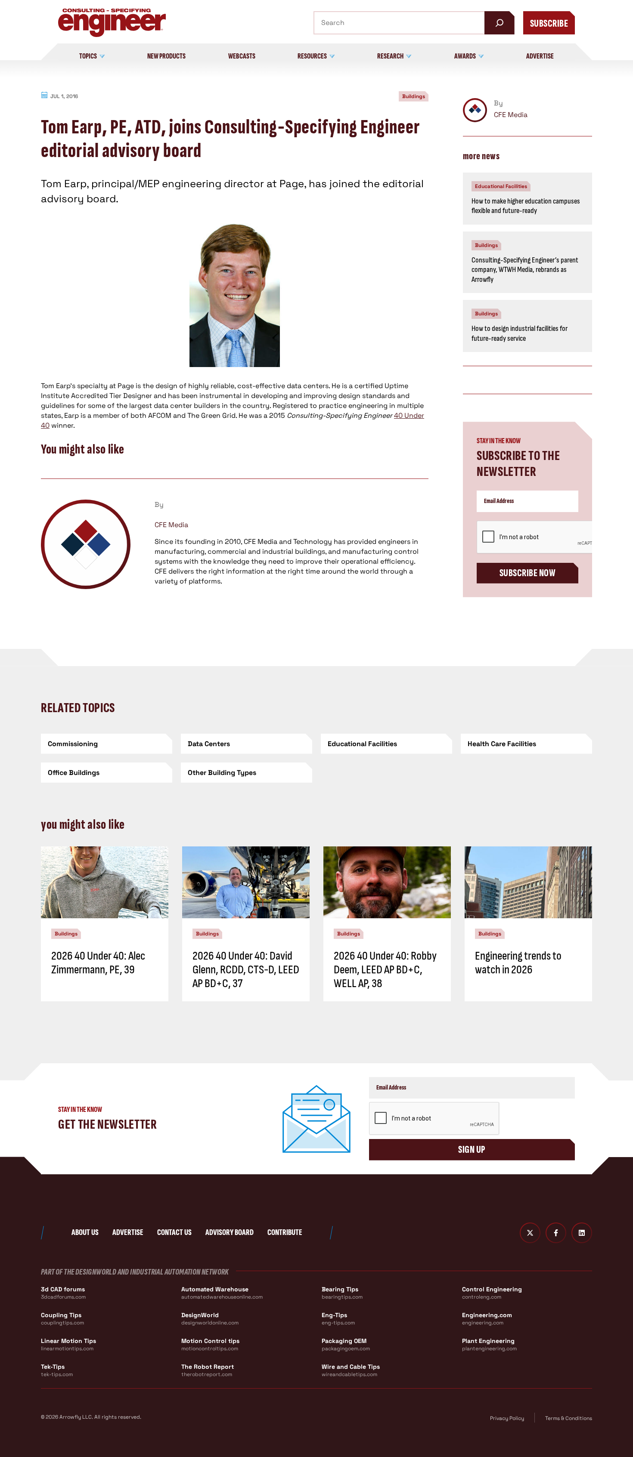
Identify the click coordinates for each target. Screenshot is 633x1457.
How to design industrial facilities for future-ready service (520, 333)
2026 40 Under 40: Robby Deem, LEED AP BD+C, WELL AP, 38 (385, 970)
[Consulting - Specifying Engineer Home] (112, 23)
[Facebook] (556, 1232)
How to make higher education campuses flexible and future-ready (526, 206)
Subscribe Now (527, 573)
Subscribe (549, 23)
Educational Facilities (501, 186)
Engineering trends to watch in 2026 (518, 963)
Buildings (413, 96)
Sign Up (471, 1149)
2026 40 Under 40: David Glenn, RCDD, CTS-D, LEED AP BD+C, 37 (245, 970)
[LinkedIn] (581, 1232)
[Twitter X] (530, 1232)
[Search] (499, 22)
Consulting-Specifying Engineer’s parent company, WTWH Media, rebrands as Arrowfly (525, 270)
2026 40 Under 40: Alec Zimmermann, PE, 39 (98, 963)
